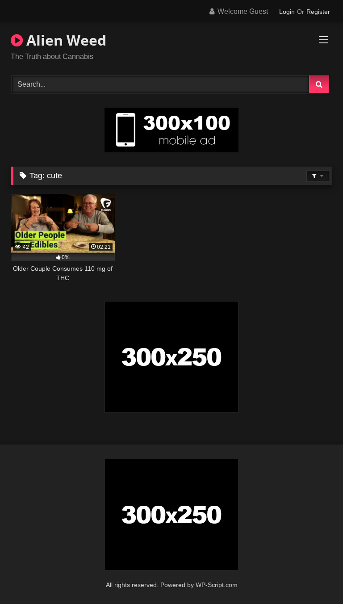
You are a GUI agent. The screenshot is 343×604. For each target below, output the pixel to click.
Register (318, 11)
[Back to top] (315, 577)
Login (287, 11)
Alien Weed (64, 40)
